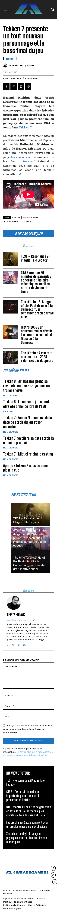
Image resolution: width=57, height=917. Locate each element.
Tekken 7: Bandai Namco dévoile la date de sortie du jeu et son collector (27, 422)
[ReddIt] (28, 86)
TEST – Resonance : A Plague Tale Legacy (35, 258)
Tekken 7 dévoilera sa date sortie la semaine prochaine (28, 440)
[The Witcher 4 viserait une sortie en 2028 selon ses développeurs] (10, 357)
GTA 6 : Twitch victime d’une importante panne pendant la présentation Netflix (23, 796)
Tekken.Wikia (20, 157)
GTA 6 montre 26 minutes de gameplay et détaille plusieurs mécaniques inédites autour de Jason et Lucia (36, 282)
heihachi (16, 218)
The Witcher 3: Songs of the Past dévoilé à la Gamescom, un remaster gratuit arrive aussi (37, 309)
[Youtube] (24, 645)
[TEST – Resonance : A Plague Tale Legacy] (10, 259)
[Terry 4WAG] (6, 65)
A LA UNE (8, 411)
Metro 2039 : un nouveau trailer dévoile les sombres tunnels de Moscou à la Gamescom (37, 335)
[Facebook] (6, 86)
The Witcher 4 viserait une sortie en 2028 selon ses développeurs (37, 357)
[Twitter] (13, 86)
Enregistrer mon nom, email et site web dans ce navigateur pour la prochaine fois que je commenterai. (27, 729)
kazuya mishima (12, 221)
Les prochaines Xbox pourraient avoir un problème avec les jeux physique (27, 824)
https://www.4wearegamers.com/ (20, 620)
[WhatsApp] (21, 86)
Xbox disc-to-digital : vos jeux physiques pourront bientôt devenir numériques (26, 838)
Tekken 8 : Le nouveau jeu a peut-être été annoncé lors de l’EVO (27, 404)
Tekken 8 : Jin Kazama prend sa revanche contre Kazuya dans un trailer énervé (26, 386)
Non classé (10, 395)
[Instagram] (13, 645)
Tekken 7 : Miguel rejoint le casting (28, 454)
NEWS (9, 58)
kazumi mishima (30, 218)
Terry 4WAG (26, 65)
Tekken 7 (25, 127)
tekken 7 (26, 221)
